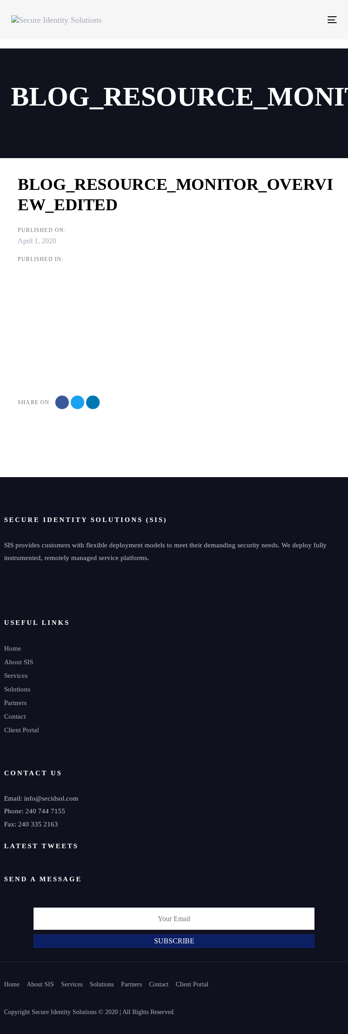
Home (12, 648)
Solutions (17, 689)
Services (16, 675)
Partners (15, 702)
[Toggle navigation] (282, 19)
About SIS (18, 662)
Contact (15, 716)
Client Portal (21, 730)
